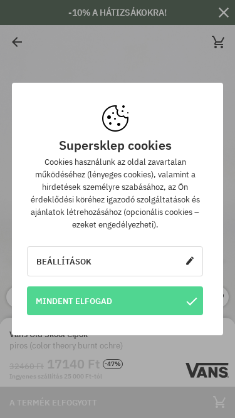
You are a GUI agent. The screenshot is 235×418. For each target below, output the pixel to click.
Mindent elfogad (74, 300)
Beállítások (63, 261)
